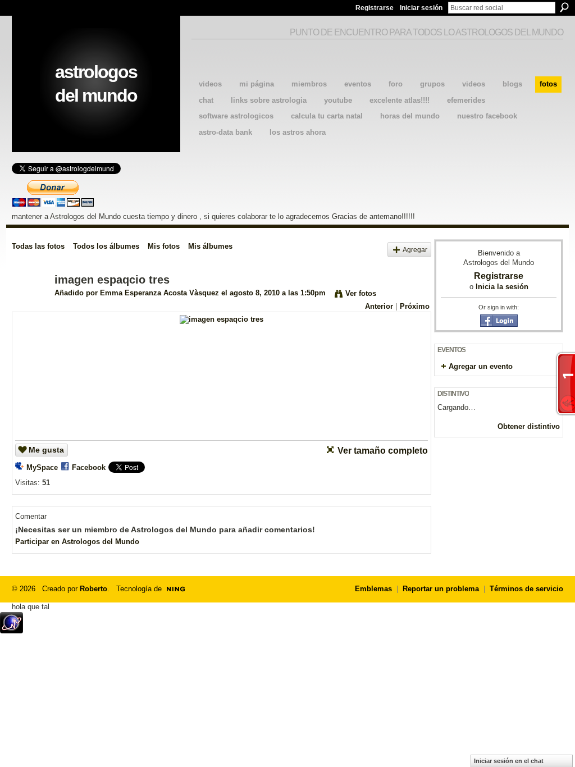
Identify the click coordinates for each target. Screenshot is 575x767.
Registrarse (374, 8)
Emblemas (373, 589)
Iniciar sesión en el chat (509, 760)
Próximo (415, 306)
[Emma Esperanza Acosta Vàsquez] (30, 304)
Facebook (89, 467)
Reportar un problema (441, 589)
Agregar (415, 249)
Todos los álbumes (106, 246)
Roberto (93, 589)
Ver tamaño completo (382, 450)
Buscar (564, 7)
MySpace (42, 467)
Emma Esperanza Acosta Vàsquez (159, 293)
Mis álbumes (210, 246)
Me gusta (46, 449)
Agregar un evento (481, 366)
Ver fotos (360, 293)
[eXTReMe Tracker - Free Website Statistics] (11, 630)
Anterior (379, 306)
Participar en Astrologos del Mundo (77, 541)
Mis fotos (164, 246)
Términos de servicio (526, 589)
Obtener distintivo (529, 426)
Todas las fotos (38, 246)
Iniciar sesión (421, 8)
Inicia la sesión (502, 286)
